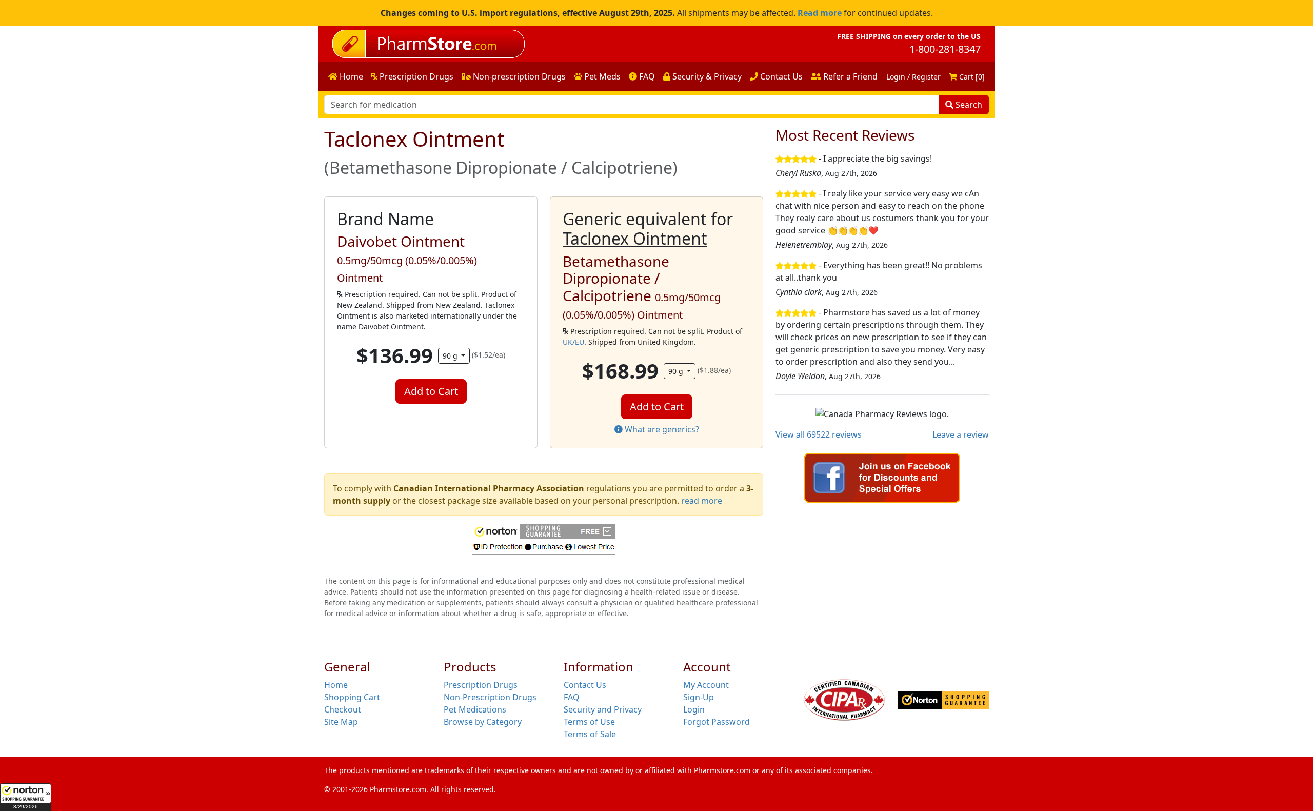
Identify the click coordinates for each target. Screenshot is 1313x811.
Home (350, 76)
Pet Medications (475, 709)
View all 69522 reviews (818, 434)
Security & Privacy (706, 76)
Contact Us (780, 76)
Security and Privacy (603, 709)
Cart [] (971, 77)
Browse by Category (483, 721)
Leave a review (960, 434)
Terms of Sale (590, 734)
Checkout (342, 709)
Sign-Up (698, 697)
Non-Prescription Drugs (490, 697)
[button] (25, 797)
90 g (451, 356)
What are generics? (661, 429)
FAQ (646, 76)
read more (701, 500)
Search (967, 104)
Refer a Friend (849, 76)
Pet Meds (601, 76)
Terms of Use (589, 721)
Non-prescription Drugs (518, 76)
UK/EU (573, 342)
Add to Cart (431, 391)
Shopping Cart (352, 697)
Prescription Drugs (415, 76)
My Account (706, 684)
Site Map (341, 721)
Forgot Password (716, 721)
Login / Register (913, 77)
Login (694, 709)
